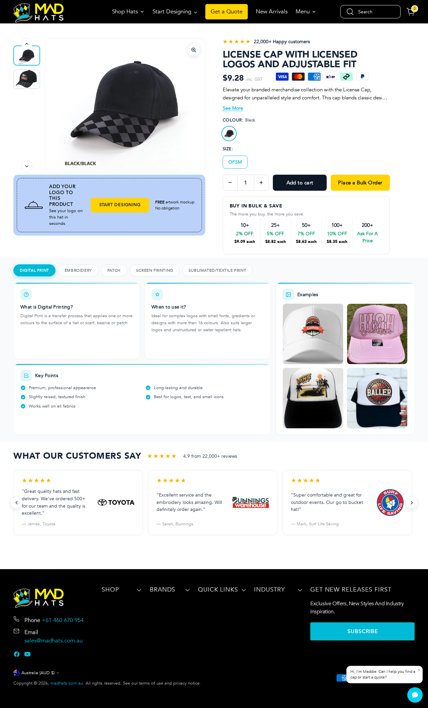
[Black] (229, 133)
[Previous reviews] (16, 502)
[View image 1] (26, 79)
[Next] (26, 166)
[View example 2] (377, 333)
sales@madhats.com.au (53, 640)
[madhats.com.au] (38, 13)
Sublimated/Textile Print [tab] (217, 270)
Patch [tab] (114, 270)
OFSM (235, 162)
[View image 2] (26, 56)
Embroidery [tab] (78, 270)
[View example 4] (377, 398)
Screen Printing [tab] (154, 270)
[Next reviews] (411, 502)
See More (233, 108)
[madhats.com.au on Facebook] (17, 655)
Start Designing (120, 205)
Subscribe (362, 631)
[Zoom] (193, 50)
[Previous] (26, 44)
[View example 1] (313, 333)
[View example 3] (313, 398)
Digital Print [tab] (34, 270)
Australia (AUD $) (38, 673)
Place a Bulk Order (360, 182)
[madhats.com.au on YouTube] (28, 655)
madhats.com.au (66, 683)
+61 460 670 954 (63, 620)
